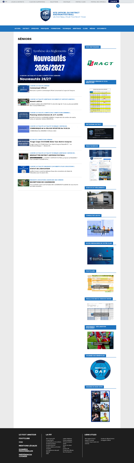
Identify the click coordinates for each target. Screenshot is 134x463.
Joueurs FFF (66, 448)
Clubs (85, 28)
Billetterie (54, 1)
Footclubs (24, 438)
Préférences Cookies (25, 455)
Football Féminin (50, 445)
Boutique (67, 1)
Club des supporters (37, 1)
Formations (55, 28)
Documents (101, 28)
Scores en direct (67, 445)
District (26, 28)
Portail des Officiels (68, 450)
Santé (64, 443)
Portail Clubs (81, 1)
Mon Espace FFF (50, 438)
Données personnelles (26, 450)
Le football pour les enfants (53, 442)
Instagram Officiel (106, 440)
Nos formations (67, 452)
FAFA (47, 453)
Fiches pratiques (67, 440)
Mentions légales (28, 446)
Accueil (18, 28)
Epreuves (35, 28)
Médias (92, 28)
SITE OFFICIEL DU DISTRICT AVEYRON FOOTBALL (66, 14)
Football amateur (51, 443)
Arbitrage (77, 28)
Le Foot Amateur (27, 435)
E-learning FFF (50, 440)
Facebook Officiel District (107, 438)
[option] (100, 64)
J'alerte (113, 1)
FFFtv (64, 447)
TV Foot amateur (67, 442)
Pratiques (45, 28)
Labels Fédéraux (67, 438)
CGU (21, 442)
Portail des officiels (98, 1)
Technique (66, 28)
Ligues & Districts (17, 1)
